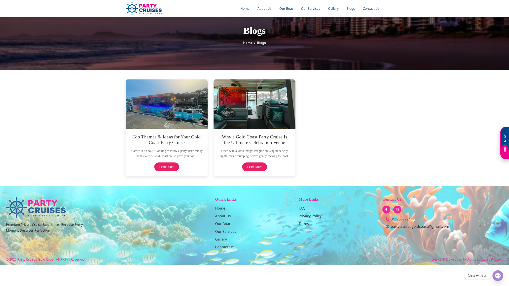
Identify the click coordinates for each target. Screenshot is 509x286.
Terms (304, 223)
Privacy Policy (310, 216)
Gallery (333, 8)
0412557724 (400, 219)
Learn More (166, 166)
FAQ (302, 208)
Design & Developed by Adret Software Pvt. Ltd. (467, 259)
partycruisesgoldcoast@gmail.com (420, 226)
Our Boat (286, 8)
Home (245, 8)
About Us (264, 8)
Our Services (310, 8)
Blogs (351, 8)
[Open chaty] (497, 275)
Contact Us (371, 8)
